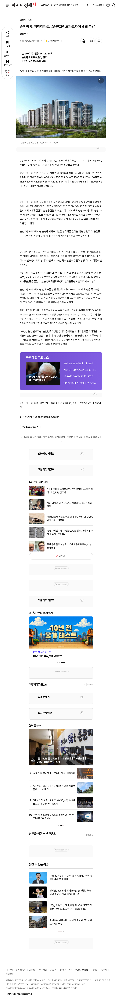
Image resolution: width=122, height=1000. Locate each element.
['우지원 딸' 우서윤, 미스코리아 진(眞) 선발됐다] (85, 778)
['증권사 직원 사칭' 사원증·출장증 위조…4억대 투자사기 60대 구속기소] (36, 537)
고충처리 (103, 969)
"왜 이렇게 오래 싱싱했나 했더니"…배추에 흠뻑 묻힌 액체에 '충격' (79, 383)
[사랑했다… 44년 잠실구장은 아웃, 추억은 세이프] (38, 927)
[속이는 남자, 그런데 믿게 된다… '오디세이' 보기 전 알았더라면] (38, 898)
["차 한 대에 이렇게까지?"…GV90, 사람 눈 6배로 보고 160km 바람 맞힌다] (85, 807)
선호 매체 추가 (54, 41)
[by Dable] (88, 835)
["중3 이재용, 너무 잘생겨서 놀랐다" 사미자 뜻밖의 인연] (36, 509)
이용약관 (94, 969)
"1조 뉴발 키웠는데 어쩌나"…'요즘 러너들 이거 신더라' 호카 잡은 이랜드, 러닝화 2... (79, 376)
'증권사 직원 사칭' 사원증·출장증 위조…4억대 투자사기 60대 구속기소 (70, 532)
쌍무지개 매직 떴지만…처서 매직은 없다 (69, 877)
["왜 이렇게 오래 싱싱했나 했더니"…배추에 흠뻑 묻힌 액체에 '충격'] (85, 793)
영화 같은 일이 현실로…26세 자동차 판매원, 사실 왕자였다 (69, 546)
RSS (70, 969)
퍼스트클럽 (42, 969)
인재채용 (32, 969)
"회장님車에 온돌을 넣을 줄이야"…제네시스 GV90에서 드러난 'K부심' (70, 518)
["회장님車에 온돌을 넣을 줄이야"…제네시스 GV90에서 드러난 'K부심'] (36, 523)
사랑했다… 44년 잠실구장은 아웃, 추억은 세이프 (71, 922)
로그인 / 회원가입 (94, 5)
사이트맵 (9, 974)
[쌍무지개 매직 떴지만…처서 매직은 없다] (38, 883)
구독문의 (53, 969)
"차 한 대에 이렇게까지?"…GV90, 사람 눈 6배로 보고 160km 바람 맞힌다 (79, 370)
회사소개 (9, 969)
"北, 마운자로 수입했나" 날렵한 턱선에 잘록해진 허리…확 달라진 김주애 (70, 491)
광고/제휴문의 (20, 969)
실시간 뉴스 (44, 5)
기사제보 (62, 969)
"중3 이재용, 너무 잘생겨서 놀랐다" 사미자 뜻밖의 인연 (69, 505)
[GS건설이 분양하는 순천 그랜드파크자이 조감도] (61, 107)
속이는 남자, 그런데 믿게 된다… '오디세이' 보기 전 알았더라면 (70, 892)
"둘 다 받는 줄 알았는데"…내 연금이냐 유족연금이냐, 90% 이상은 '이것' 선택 (79, 363)
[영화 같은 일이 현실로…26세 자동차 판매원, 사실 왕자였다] (36, 551)
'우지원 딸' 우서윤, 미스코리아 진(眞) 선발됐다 (54, 773)
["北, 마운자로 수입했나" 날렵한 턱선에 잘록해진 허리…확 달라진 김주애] (36, 496)
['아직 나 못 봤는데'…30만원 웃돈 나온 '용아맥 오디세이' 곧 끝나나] (85, 822)
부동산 (23, 20)
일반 (30, 20)
